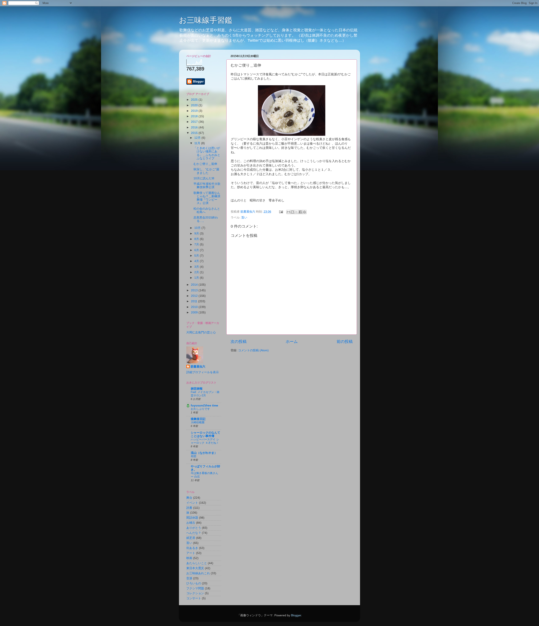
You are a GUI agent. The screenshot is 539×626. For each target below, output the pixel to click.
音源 (189, 578)
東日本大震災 (195, 568)
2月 (197, 272)
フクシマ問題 (195, 588)
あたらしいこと (196, 563)
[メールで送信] (288, 212)
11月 (197, 143)
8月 (197, 239)
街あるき (192, 548)
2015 (195, 133)
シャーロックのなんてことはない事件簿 (205, 434)
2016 (195, 127)
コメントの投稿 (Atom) (253, 350)
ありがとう (193, 527)
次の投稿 (239, 341)
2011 (194, 301)
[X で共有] (296, 212)
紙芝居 (190, 537)
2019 (195, 110)
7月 (197, 244)
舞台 (189, 497)
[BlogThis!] (292, 212)
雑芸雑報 (197, 388)
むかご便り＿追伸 (205, 163)
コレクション (195, 593)
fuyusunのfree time (204, 405)
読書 (189, 507)
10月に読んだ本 (204, 178)
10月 (197, 227)
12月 (197, 137)
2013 (195, 290)
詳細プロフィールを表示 (202, 372)
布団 (193, 456)
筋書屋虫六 (198, 366)
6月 (197, 250)
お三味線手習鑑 (205, 20)
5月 (197, 255)
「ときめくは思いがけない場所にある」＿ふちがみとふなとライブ (206, 153)
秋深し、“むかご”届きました (206, 171)
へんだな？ (193, 532)
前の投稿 (345, 341)
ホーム (292, 341)
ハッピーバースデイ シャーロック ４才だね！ (205, 441)
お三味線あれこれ (198, 573)
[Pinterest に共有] (304, 212)
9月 (197, 233)
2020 (195, 105)
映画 (189, 558)
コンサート (193, 598)
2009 (195, 312)
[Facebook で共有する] (300, 212)
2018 (195, 116)
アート (190, 553)
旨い (244, 217)
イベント (192, 502)
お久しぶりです (200, 408)
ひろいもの (193, 583)
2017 (195, 121)
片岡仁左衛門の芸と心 (201, 332)
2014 (195, 284)
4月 (197, 261)
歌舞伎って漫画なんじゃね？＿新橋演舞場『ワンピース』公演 (206, 198)
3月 (197, 266)
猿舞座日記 (198, 419)
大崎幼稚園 (197, 422)
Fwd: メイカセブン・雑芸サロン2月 (205, 393)
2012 (195, 295)
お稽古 (190, 522)
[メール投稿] (281, 211)
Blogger (296, 615)
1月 (197, 277)
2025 (195, 99)
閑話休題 (192, 517)
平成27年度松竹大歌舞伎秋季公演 (206, 185)
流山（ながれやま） (204, 452)
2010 (195, 307)
